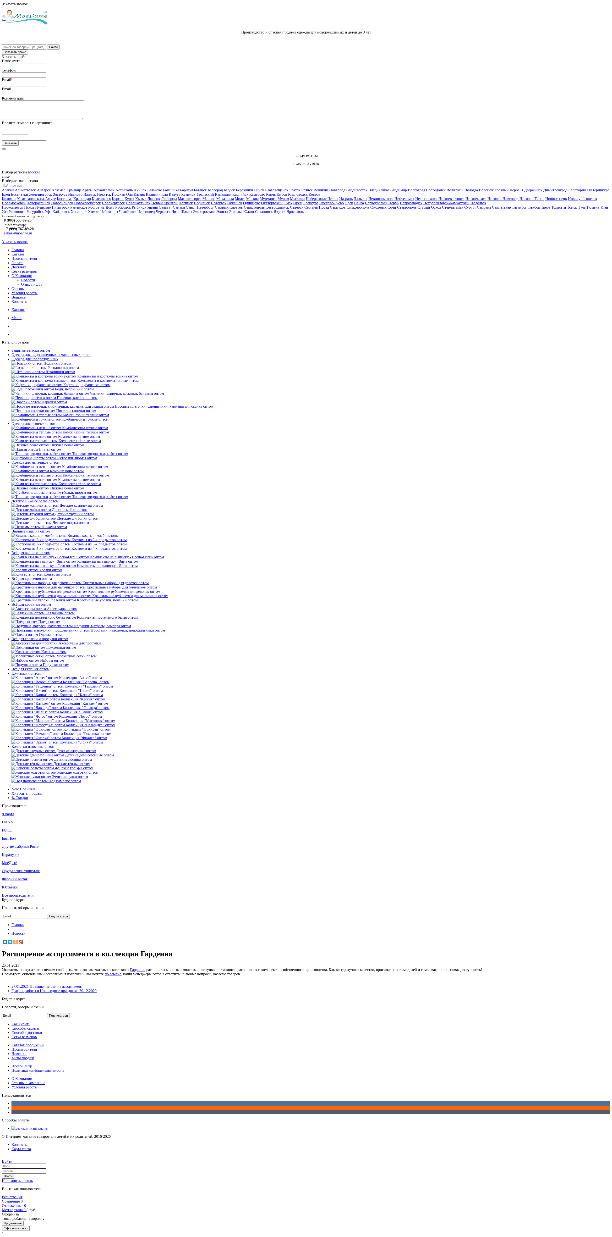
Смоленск (378, 207)
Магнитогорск (190, 199)
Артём (87, 190)
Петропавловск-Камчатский (446, 203)
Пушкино (43, 207)
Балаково (154, 190)
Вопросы (18, 297)
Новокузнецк (556, 199)
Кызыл (141, 199)
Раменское (78, 207)
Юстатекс (10, 887)
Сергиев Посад (316, 207)
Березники (244, 190)
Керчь (271, 194)
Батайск (200, 190)
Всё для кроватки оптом (31, 604)
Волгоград (416, 190)
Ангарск (44, 190)
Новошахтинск (138, 203)
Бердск (229, 190)
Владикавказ (378, 190)
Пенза (359, 203)
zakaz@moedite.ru (18, 233)
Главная (17, 250)
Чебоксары (109, 212)
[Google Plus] (21, 942)
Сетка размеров (24, 271)
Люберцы (169, 199)
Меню (16, 318)
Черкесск (163, 212)
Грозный (502, 190)
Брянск (307, 190)
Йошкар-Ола (122, 194)
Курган (118, 199)
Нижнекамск (475, 199)
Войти (8, 1176)
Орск (349, 203)
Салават (165, 207)
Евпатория (577, 190)
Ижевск (89, 194)
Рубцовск (123, 207)
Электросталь (204, 212)
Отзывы (18, 289)
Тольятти (558, 207)
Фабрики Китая (14, 879)
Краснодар (82, 199)
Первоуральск (376, 203)
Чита (176, 212)
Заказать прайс (15, 52)
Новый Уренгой (164, 203)
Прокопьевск (12, 207)
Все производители (18, 895)
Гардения (137, 970)
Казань (139, 194)
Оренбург (310, 203)
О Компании (21, 276)
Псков (29, 207)
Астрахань (124, 190)
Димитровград (555, 190)
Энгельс (235, 212)
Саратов (236, 207)
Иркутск (104, 194)
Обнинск (234, 203)
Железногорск (40, 194)
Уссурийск (35, 212)
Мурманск (268, 199)
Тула (581, 207)
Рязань (152, 207)
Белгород (215, 190)
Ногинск (186, 203)
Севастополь (254, 207)
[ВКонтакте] (5, 942)
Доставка (19, 267)
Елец (6, 194)
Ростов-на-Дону (101, 207)
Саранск (222, 207)
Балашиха (171, 190)
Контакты (19, 302)
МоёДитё (9, 863)
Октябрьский (272, 203)
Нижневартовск (451, 199)
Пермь (393, 203)
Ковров (315, 194)
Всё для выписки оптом (30, 553)
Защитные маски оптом (30, 350)
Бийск (259, 190)
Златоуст (60, 194)
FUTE (7, 830)
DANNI (8, 822)
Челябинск (128, 212)
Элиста (222, 212)
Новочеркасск (113, 203)
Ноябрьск (218, 203)
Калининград (157, 194)
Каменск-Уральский (197, 194)
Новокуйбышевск (582, 199)
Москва (34, 172)
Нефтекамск (404, 199)
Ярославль (295, 212)
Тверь (545, 207)
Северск (296, 207)
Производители (24, 258)
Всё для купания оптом (30, 669)
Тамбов (534, 207)
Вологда (471, 190)
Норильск (202, 203)
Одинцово (251, 203)
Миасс (240, 199)
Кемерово (257, 194)
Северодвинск (277, 207)
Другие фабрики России (22, 846)
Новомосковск (14, 203)
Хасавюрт (79, 212)
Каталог (18, 254)
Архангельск (104, 190)
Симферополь (358, 207)
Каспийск (240, 194)
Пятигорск (60, 207)
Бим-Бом (9, 838)
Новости (28, 280)
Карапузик (10, 855)
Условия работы (24, 293)
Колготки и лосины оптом (33, 746)
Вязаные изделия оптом (30, 531)
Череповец (146, 212)
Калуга (174, 194)
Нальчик (360, 199)
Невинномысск (380, 199)
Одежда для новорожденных (34, 359)
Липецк (154, 199)
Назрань (346, 199)
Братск (294, 190)
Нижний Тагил (531, 199)
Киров (282, 194)
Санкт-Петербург (200, 207)
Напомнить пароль (17, 1181)
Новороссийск (38, 203)
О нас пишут (31, 284)
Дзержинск (533, 190)
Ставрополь (406, 207)
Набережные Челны (322, 199)
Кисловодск (298, 194)
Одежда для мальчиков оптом (35, 462)
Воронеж (486, 190)
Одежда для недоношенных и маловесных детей (51, 355)
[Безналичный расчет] (30, 1128)
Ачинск (140, 190)
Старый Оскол (429, 207)
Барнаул (186, 190)
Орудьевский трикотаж (21, 871)
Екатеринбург (598, 190)
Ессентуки (19, 194)
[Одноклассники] (15, 942)
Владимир (398, 190)
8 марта (8, 814)
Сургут (470, 207)
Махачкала (225, 199)
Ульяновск (17, 212)
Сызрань (484, 207)
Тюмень (592, 207)
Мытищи (297, 199)
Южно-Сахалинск (258, 212)
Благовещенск (276, 190)
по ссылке (113, 974)
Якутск (279, 212)
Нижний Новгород (503, 199)
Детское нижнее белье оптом (35, 501)
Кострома (64, 199)
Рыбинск (139, 207)
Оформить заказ (16, 1228)
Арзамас (58, 190)
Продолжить (13, 1223)
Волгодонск (436, 190)
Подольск (478, 203)
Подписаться (58, 916)
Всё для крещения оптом (31, 579)
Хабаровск (61, 212)
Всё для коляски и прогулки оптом (39, 639)
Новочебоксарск (87, 203)
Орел (297, 203)
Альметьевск (25, 190)
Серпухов (338, 207)
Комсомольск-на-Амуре (36, 199)
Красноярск (101, 199)
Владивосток (356, 190)
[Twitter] (10, 942)
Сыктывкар (501, 207)
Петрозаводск (411, 203)
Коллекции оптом (26, 673)
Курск (129, 199)
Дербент (516, 190)
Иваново (75, 194)
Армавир (73, 190)
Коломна (9, 199)
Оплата (17, 263)
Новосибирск (62, 203)
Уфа (48, 212)
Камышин (223, 194)
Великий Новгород (329, 190)
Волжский (455, 190)
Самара (179, 207)
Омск (288, 203)
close (6, 176)
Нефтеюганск (426, 199)
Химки (93, 212)
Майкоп (208, 199)
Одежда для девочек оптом (33, 424)
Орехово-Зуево (331, 203)
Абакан (8, 190)
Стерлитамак (452, 207)
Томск (572, 207)
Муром (283, 199)
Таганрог (519, 207)
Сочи (392, 207)
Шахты (186, 212)
